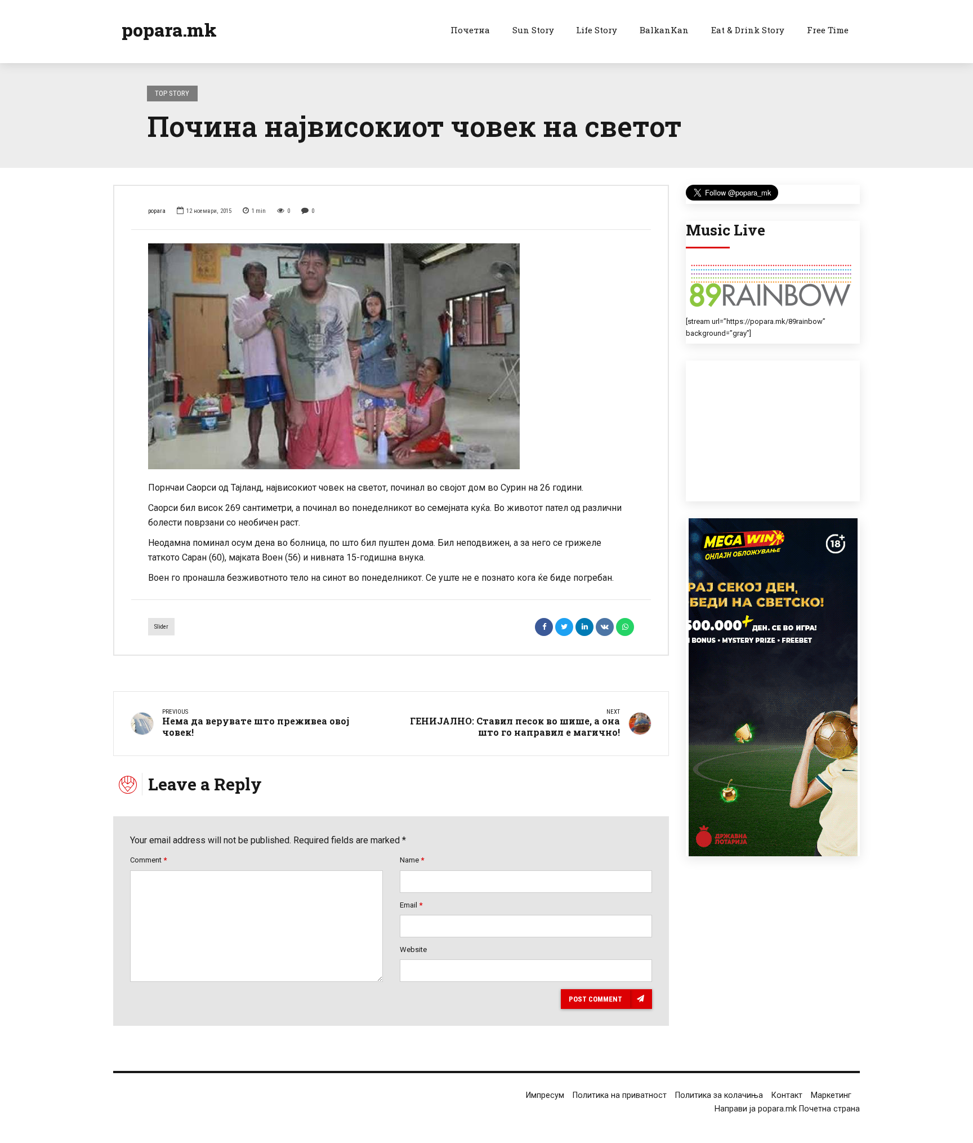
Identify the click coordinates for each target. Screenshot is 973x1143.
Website (413, 949)
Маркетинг (831, 1095)
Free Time (828, 29)
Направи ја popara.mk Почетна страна (787, 1109)
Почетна (470, 29)
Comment (148, 860)
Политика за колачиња (719, 1095)
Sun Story (533, 29)
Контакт (786, 1095)
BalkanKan (664, 29)
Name (412, 860)
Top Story (172, 93)
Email (411, 905)
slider (161, 626)
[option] (391, 356)
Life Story (596, 29)
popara (157, 211)
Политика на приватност (620, 1095)
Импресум (545, 1095)
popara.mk (169, 29)
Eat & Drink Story (747, 29)
